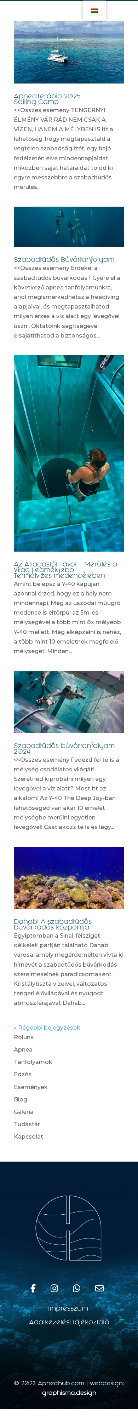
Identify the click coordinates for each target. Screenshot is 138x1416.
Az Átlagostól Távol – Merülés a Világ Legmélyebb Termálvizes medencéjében (65, 571)
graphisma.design (69, 1393)
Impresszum (69, 1309)
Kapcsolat (28, 1136)
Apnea (23, 1049)
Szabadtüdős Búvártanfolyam (64, 260)
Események (31, 1087)
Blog (20, 1099)
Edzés (22, 1074)
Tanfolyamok (33, 1062)
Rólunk (24, 1037)
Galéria (24, 1112)
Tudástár (27, 1124)
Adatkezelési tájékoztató (69, 1323)
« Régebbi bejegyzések (47, 1027)
